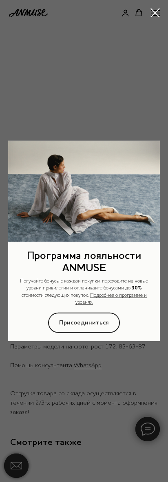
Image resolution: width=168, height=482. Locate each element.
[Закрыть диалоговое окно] (155, 13)
